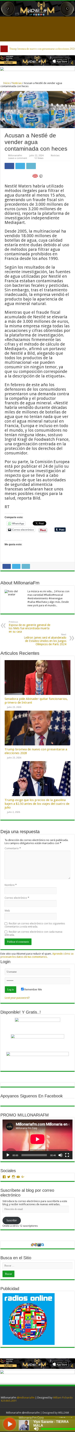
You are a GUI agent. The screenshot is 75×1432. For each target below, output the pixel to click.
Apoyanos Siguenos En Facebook (31, 1096)
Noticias (17, 83)
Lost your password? (17, 997)
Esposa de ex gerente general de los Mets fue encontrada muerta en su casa (29, 627)
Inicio (6, 83)
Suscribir (11, 1220)
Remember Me (33, 989)
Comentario (13, 848)
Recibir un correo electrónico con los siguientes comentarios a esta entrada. (35, 925)
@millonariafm (26, 1397)
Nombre (11, 885)
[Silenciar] (60, 1155)
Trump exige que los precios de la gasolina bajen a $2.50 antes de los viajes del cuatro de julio (37, 803)
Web (7, 910)
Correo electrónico (17, 897)
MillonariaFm (15, 155)
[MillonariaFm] (37, 9)
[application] (37, 1139)
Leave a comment (17, 158)
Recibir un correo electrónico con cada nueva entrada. (33, 933)
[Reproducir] (8, 1155)
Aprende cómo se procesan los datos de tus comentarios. (37, 955)
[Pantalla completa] (67, 1155)
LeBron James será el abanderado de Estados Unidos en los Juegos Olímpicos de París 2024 (45, 639)
